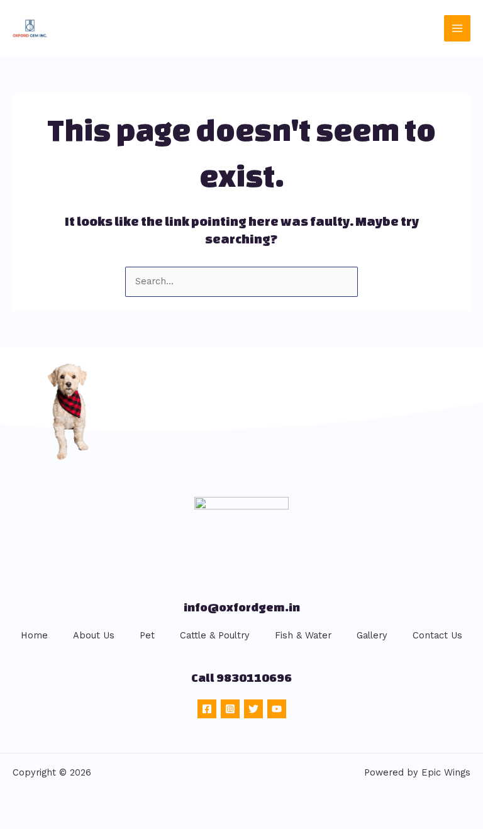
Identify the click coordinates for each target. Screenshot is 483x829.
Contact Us (437, 635)
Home (34, 635)
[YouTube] (276, 708)
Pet (147, 635)
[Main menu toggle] (457, 28)
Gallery (372, 635)
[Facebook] (206, 708)
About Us (93, 635)
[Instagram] (230, 708)
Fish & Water (303, 635)
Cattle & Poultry (215, 635)
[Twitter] (253, 708)
